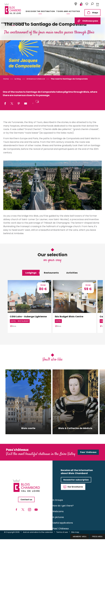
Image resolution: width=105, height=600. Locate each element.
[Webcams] (76, 4)
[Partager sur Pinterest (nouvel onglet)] (18, 103)
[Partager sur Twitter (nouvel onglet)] (12, 103)
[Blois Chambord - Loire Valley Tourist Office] (12, 8)
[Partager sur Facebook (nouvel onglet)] (5, 103)
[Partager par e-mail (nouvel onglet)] (25, 103)
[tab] (31, 273)
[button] (92, 4)
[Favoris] (86, 4)
